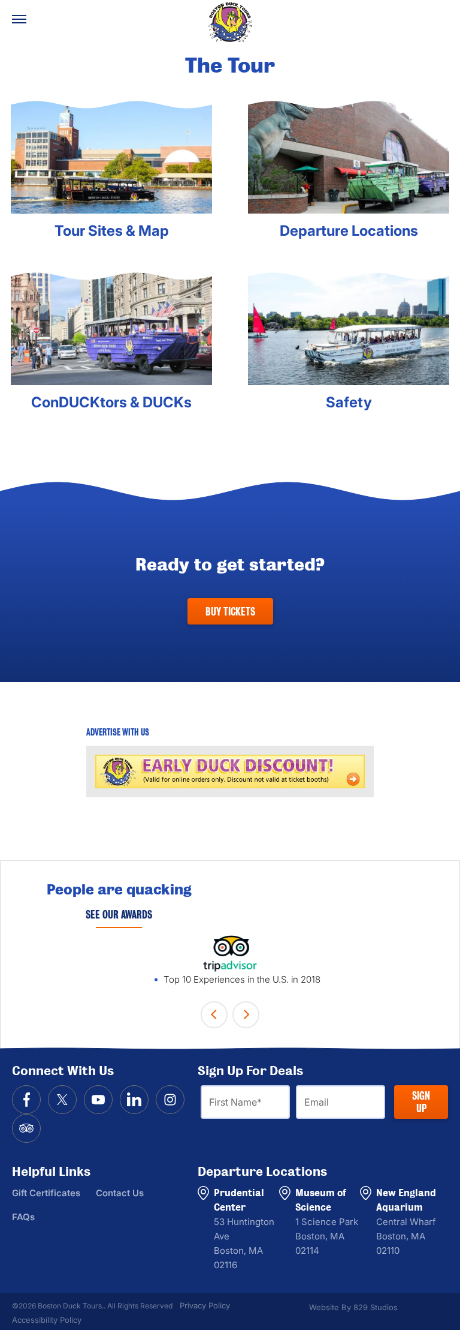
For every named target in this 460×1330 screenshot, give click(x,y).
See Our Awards (119, 914)
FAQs (23, 1217)
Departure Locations (349, 231)
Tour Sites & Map (112, 231)
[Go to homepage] (230, 22)
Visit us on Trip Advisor (26, 1128)
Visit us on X (62, 1099)
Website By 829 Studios (353, 1307)
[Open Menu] (19, 19)
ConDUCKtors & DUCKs (111, 402)
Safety (349, 402)
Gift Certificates (46, 1193)
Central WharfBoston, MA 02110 (406, 1236)
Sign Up (421, 1102)
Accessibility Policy (46, 1320)
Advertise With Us (117, 732)
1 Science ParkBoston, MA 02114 (326, 1236)
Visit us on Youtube (98, 1099)
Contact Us (120, 1193)
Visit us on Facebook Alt (26, 1099)
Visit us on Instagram (170, 1099)
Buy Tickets (230, 611)
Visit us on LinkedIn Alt (134, 1099)
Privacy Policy (205, 1305)
